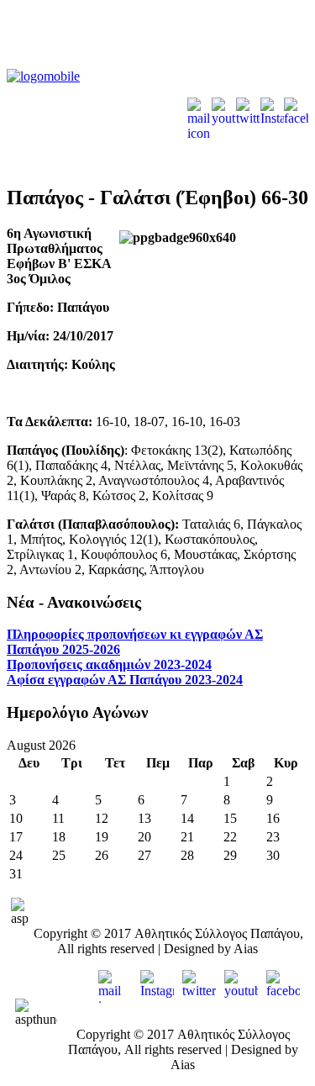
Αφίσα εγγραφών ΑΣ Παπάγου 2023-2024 (125, 679)
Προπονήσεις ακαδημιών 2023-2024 (109, 664)
